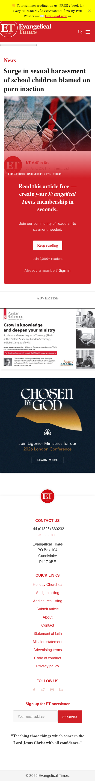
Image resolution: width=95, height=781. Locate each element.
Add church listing (47, 601)
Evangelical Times (54, 776)
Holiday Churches (47, 584)
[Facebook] (34, 689)
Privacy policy (47, 666)
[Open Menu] (87, 32)
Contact (47, 625)
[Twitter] (43, 689)
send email (47, 535)
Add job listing (47, 593)
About (47, 617)
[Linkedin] (61, 689)
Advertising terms (47, 650)
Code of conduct (47, 658)
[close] (89, 10)
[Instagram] (52, 689)
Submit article (47, 609)
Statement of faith (47, 634)
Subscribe (69, 716)
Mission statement (47, 642)
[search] (80, 32)
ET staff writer (37, 162)
